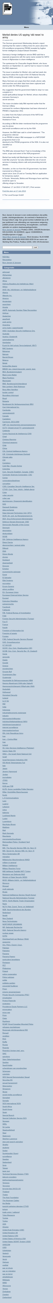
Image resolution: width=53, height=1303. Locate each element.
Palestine (6, 951)
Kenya (4, 783)
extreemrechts (8, 604)
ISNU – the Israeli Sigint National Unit (16, 754)
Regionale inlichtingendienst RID (15, 1030)
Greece (5, 666)
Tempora (5, 1183)
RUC (4, 1039)
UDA (4, 1224)
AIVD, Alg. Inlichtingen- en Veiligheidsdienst (19, 290)
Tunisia (5, 1218)
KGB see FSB (7, 786)
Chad (4, 436)
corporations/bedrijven (11, 481)
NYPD (4, 936)
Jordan (5, 774)
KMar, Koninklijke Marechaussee (15, 792)
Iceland (5, 698)
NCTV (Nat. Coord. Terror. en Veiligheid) (18, 907)
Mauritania (6, 836)
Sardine (5, 1062)
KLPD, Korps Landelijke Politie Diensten (17, 789)
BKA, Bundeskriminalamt (12, 372)
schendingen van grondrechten (14, 1068)
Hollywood (6, 692)
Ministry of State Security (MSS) (14, 877)
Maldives (5, 827)
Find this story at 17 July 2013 (14, 191)
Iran (4, 736)
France (5, 625)
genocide (6, 657)
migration (6, 857)
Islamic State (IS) (9, 751)
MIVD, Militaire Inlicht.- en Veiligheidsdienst (19, 880)
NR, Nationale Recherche (12, 927)
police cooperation (9, 974)
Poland (5, 971)
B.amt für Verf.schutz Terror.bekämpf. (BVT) (19, 345)
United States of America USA (14, 1239)
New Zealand (7, 918)
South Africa (7, 1106)
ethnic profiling (8, 589)
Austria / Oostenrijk (9, 337)
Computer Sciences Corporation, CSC (17, 475)
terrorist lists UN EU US (11, 1189)
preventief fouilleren (10, 986)
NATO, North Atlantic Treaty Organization (18, 901)
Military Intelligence (9, 866)
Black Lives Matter (9, 375)
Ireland (5, 745)
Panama (5, 954)
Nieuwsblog (6, 260)
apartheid (6, 319)
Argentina (6, 325)
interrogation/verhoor (10, 730)
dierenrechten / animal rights (13, 545)
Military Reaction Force (11, 868)
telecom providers (9, 1177)
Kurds (4, 795)
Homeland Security (9, 695)
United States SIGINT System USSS (16, 1242)
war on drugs (7, 1268)
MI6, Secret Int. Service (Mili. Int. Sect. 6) (18, 851)
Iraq (4, 742)
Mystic (4, 892)
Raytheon (6, 1021)
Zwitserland (6, 1297)
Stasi (4, 1133)
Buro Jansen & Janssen (11, 230)
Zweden (5, 1295)
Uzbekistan (6, 1250)
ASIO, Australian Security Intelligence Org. (18, 331)
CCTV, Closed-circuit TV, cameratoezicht (18, 428)
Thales (5, 1195)
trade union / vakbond (10, 1212)
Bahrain (5, 354)
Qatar (4, 1018)
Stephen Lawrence (9, 1139)
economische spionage (11, 572)
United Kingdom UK (10, 1233)
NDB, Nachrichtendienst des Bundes (16, 910)
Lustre (4, 819)
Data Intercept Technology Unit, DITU (17, 513)
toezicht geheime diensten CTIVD (15, 1206)
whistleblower (7, 1277)
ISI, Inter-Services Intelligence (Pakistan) (18, 748)
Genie (4, 654)
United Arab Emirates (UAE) (13, 1230)
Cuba (4, 492)
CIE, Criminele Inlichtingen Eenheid (16, 454)
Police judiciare (8, 977)
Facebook (6, 607)
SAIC (4, 1054)
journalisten (6, 777)
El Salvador (6, 578)
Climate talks (7, 457)
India (4, 707)
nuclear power (8, 933)
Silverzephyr (7, 1086)
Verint (4, 1259)
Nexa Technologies (9, 921)
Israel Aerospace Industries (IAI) (14, 760)
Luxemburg (6, 821)
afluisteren (6, 278)
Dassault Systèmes (9, 507)
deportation (6, 531)
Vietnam (5, 1262)
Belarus (5, 360)
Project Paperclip (9, 1001)
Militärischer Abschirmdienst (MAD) (16, 860)
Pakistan (5, 948)
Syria (4, 1165)
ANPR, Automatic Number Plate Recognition (19, 310)
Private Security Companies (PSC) (15, 995)
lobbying (5, 813)
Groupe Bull (7, 672)
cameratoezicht (8, 413)
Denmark (6, 528)
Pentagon (6, 963)
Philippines (6, 968)
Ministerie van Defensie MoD (13, 874)
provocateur (7, 1009)
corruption (6, 484)
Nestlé (4, 915)
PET (4, 965)
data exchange (8, 510)
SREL (4, 1124)
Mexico (5, 845)
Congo (5, 478)
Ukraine (5, 1227)
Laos (4, 801)
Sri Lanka (6, 1127)
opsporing (6, 942)
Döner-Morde (7, 554)
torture (5, 1209)
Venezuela (6, 1256)
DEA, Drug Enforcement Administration (17, 519)
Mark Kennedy (8, 833)
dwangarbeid (7, 563)
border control (7, 392)
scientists (6, 1074)
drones (5, 557)
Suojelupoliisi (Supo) (10, 1153)
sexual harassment (9, 1083)
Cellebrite (6, 431)
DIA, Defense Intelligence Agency (15, 539)
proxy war (6, 1012)
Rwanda (5, 1048)
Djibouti (5, 548)
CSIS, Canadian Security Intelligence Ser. (18, 486)
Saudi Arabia (7, 1065)
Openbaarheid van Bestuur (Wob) (15, 939)
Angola (5, 307)
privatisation (7, 998)
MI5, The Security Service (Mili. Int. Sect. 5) (19, 848)
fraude (5, 628)
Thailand (5, 1192)
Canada (5, 416)
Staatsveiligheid (8, 1130)
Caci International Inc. (10, 407)
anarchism (6, 304)
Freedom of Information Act (13, 631)
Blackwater (6, 381)
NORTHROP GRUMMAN (12, 924)
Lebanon (5, 807)
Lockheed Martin (9, 816)
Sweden (5, 1159)
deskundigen (7, 534)
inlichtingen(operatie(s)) (11, 725)
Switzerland (6, 1162)
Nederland (6, 913)
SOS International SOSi (11, 1103)
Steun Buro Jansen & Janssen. (14, 237)
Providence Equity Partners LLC (14, 1007)
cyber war (6, 498)
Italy (4, 766)
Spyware (5, 1121)
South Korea (7, 1109)
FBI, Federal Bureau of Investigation (16, 613)
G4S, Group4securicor (11, 642)
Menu (26, 27)
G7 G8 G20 (6, 645)
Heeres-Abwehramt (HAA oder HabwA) (17, 683)
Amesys (5, 298)
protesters (6, 1004)
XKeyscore (6, 1286)
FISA (4, 616)
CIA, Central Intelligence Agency (14, 451)
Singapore (6, 1089)
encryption (6, 583)
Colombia (6, 469)
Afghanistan (7, 275)
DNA (4, 551)
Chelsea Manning (9, 439)
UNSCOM (6, 1245)
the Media (6, 1203)
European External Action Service (15, 595)
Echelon (5, 569)
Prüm (4, 1015)
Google (5, 663)
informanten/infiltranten (11, 719)
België (4, 363)
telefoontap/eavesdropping (12, 1180)
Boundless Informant (10, 395)
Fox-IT (5, 622)
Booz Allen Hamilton (10, 390)
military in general (9, 863)
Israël (4, 757)
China (4, 448)
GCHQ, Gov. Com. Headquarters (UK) (17, 648)
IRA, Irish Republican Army (12, 733)
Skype (4, 1092)
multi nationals (8, 889)
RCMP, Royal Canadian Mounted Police (17, 1024)
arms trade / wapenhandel (12, 328)
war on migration (9, 1271)
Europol (5, 598)
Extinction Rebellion (10, 601)
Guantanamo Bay (9, 674)
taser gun (6, 1171)
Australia (5, 334)
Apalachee (6, 316)
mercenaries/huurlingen (11, 839)
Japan (4, 768)
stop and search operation (12, 1142)
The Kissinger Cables (10, 1201)
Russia (5, 1045)
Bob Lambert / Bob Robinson (13, 387)
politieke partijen (8, 983)
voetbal (5, 1265)
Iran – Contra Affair (9, 739)
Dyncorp (5, 566)
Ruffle (4, 1042)
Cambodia (6, 410)
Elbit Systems (7, 580)
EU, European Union (10, 592)
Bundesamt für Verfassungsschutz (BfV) (18, 404)
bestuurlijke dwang (9, 366)
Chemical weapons (9, 442)
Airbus (4, 287)
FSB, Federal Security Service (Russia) (17, 639)
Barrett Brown (7, 357)
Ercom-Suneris (8, 586)
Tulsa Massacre (8, 1215)
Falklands (6, 610)
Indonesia (6, 710)
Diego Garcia (7, 542)
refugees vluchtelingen (11, 1027)
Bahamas (6, 351)
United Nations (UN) (10, 1236)
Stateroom (6, 1136)
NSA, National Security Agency (14, 930)
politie (4, 980)
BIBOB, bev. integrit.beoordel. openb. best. (19, 369)
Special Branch (8, 1115)
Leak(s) (5, 804)
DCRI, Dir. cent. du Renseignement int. (17, 516)
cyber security (7, 495)
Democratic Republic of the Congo (15, 525)
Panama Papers (8, 957)
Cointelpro (6, 463)
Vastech (5, 1253)
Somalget (6, 1098)
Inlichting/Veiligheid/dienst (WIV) (14, 722)
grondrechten (7, 669)
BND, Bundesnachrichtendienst (14, 384)
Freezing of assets (9, 633)
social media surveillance (12, 1095)
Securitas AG (7, 1080)
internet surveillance (10, 727)
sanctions (6, 1057)
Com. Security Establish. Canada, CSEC (18, 472)
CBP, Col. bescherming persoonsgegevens (19, 425)
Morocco (5, 883)
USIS (4, 1247)
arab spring (6, 322)
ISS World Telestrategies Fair (13, 763)
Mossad (5, 886)
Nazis (4, 904)
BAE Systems (7, 348)
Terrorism (6, 1186)
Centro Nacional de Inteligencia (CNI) (17, 434)
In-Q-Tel (5, 701)
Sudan (5, 1151)
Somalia (5, 1101)
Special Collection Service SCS (14, 1118)
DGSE (4, 536)
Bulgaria (5, 401)
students (5, 1148)
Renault (5, 1033)
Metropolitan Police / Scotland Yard (16, 842)
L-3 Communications (10, 798)
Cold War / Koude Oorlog (12, 466)
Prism (4, 989)
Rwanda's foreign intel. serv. (13, 1051)
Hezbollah (6, 689)
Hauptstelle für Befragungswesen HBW (17, 680)
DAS (4, 504)
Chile (4, 445)
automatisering (8, 340)
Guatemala (6, 677)
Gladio (5, 660)
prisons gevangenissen (11, 992)
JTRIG (5, 780)
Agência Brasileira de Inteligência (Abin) (18, 284)
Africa (4, 281)
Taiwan (5, 1168)
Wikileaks (6, 1280)
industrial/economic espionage (14, 713)
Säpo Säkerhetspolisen (11, 1059)
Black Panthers (8, 378)
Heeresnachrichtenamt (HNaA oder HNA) (18, 686)
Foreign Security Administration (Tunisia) (18, 619)
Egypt (4, 575)
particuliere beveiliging (11, 960)
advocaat (6, 272)
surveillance (7, 1156)
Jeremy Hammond (9, 771)
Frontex (5, 636)
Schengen (6, 1071)
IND (3, 704)
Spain (4, 1112)
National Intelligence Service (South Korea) (19, 895)
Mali (4, 830)
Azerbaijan (6, 342)
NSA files (5, 257)
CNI (3, 460)
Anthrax (5, 313)
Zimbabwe (6, 1292)
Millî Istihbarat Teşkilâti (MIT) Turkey (16, 871)
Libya (4, 810)
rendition (5, 1036)
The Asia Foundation (10, 1198)
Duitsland (6, 560)
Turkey (5, 1221)
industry (5, 716)
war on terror (7, 1274)
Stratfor (5, 1145)
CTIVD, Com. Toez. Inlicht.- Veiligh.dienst (18, 489)
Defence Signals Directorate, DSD (15, 522)
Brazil (4, 398)
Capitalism (6, 419)
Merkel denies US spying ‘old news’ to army (23, 36)
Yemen (5, 1289)
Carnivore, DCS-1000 (10, 422)
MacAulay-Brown (9, 824)
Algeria (5, 293)
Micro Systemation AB (11, 854)
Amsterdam (6, 301)
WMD (4, 1283)
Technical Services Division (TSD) (15, 1174)
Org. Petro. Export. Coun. (12, 945)
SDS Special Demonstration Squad (16, 1077)
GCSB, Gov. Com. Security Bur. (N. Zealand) (19, 651)
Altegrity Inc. (7, 296)
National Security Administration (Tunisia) (18, 898)
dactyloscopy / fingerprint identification (17, 501)
